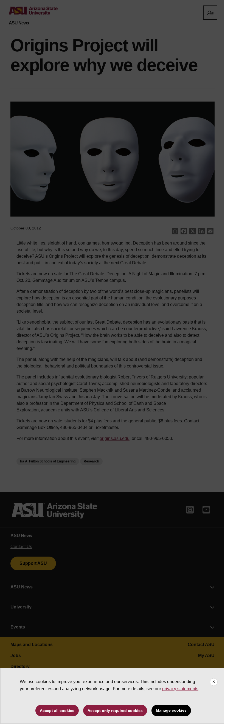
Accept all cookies (57, 710)
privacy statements (180, 688)
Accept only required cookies (115, 710)
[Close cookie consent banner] (214, 682)
